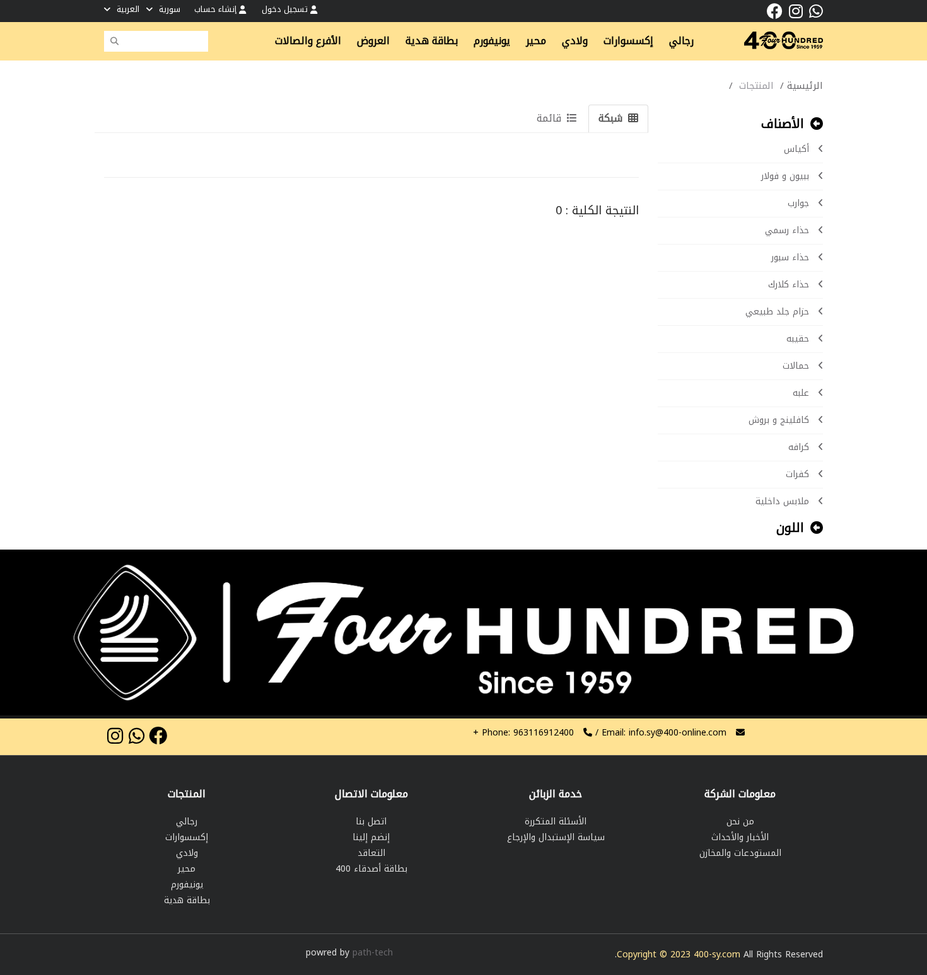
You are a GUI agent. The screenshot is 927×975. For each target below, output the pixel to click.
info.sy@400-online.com (677, 732)
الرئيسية (805, 86)
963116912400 (523, 732)
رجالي (186, 821)
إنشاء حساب (216, 9)
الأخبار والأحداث (740, 837)
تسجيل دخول (286, 9)
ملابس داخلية (782, 501)
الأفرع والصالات (308, 41)
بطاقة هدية (187, 900)
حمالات (796, 365)
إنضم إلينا (371, 837)
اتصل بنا (371, 821)
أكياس (796, 149)
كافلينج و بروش (779, 420)
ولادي (187, 853)
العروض (373, 41)
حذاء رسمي (787, 230)
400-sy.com (717, 954)
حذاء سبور (790, 257)
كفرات (797, 474)
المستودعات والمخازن (740, 853)
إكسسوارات (186, 837)
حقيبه (797, 338)
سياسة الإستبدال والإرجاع (556, 837)
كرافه (798, 447)
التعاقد (371, 853)
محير (186, 868)
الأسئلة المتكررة (555, 821)
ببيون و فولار (785, 176)
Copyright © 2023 (655, 954)
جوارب (798, 203)
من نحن (740, 821)
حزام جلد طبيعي (777, 311)
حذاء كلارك (788, 284)
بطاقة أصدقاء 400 (371, 868)
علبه (801, 392)
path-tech (373, 952)
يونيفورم (187, 884)
